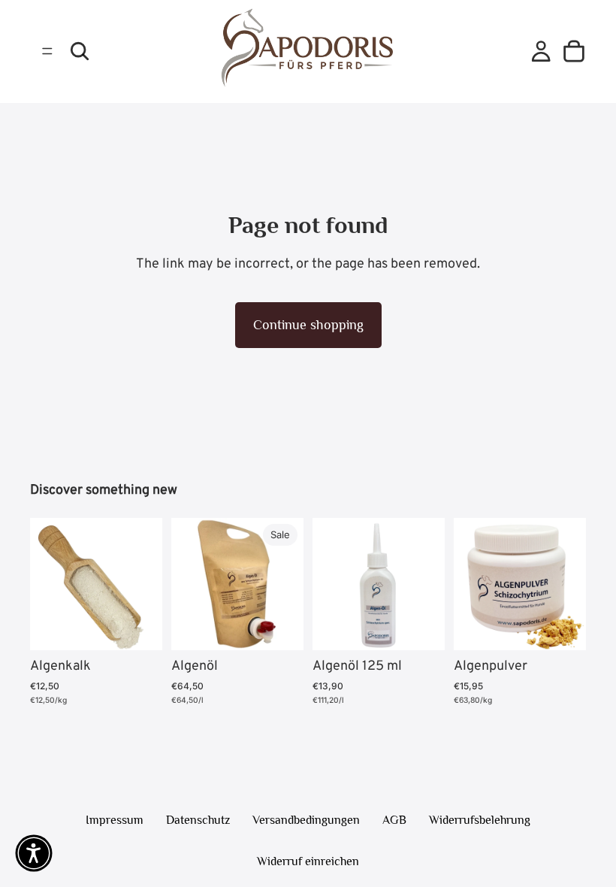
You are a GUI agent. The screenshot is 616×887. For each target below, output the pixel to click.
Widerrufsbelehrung (479, 820)
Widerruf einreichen (308, 861)
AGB (394, 820)
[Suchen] (79, 51)
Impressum (114, 820)
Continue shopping (308, 324)
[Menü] (47, 52)
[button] (34, 853)
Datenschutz (198, 820)
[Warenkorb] (573, 51)
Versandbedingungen (306, 820)
